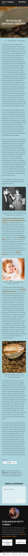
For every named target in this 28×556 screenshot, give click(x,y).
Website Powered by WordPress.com (14, 552)
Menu (23, 2)
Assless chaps (21, 541)
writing (18, 470)
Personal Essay (14, 474)
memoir (8, 474)
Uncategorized (5, 475)
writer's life (12, 470)
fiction (6, 470)
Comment (20, 500)
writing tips (17, 475)
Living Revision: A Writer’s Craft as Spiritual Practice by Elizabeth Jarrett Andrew (14, 221)
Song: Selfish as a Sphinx (7, 542)
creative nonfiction (13, 472)
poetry (20, 474)
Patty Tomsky (8, 2)
